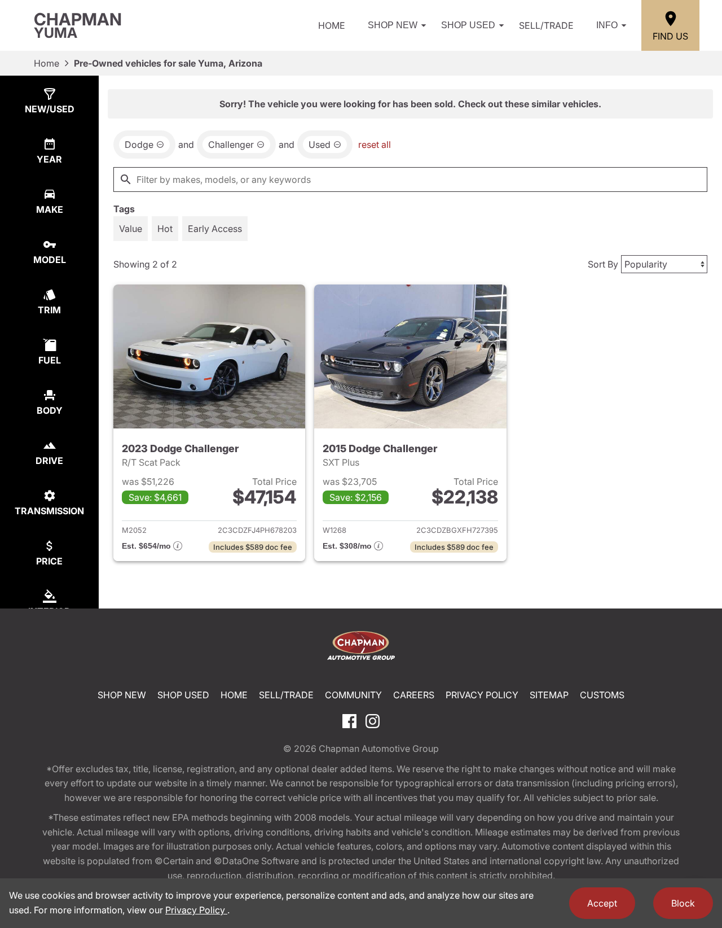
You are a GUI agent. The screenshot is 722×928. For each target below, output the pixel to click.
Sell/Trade (546, 25)
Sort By (603, 264)
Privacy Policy (482, 695)
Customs (602, 695)
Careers (413, 695)
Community (353, 695)
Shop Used (468, 25)
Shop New (392, 25)
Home (331, 25)
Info (607, 25)
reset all (374, 144)
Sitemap (549, 695)
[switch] (130, 228)
